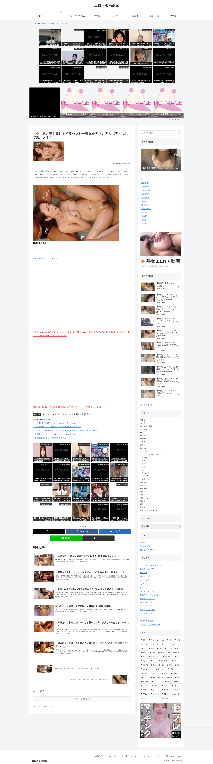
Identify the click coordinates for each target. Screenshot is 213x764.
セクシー (48, 414)
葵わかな (145, 212)
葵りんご (145, 205)
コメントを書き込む (82, 699)
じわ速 (143, 542)
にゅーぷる (144, 580)
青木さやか (146, 220)
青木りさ (145, 224)
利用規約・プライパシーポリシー (108, 756)
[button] (98, 538)
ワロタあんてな (146, 613)
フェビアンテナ (146, 606)
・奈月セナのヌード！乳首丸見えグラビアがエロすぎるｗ (57, 427)
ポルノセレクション (148, 591)
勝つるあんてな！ (147, 602)
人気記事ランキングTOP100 (45, 258)
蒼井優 (144, 201)
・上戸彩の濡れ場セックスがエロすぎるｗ (50, 438)
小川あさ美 (79, 414)
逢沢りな (145, 183)
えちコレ (143, 588)
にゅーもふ (144, 617)
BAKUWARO (145, 546)
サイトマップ (140, 756)
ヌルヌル (57, 414)
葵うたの (145, 198)
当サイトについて (155, 756)
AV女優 (38, 414)
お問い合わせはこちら (173, 756)
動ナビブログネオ (147, 550)
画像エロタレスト (147, 599)
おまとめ (143, 573)
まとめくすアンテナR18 (150, 625)
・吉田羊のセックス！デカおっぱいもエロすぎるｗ (54, 434)
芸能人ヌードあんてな (149, 595)
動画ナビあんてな (147, 569)
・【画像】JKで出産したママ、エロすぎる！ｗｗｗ (54, 423)
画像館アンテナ (146, 576)
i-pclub (143, 584)
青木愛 (144, 216)
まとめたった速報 (147, 610)
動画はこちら (40, 243)
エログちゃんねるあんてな (151, 565)
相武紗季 (145, 194)
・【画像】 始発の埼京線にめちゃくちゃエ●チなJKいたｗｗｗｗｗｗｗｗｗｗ (65, 430)
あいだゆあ (146, 190)
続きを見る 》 (146, 405)
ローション (68, 414)
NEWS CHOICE (147, 621)
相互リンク (128, 756)
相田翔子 (145, 186)
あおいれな (146, 209)
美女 (88, 414)
